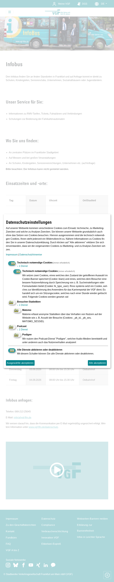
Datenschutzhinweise (30, 254)
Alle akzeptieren (97, 363)
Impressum (12, 254)
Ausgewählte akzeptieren (20, 363)
